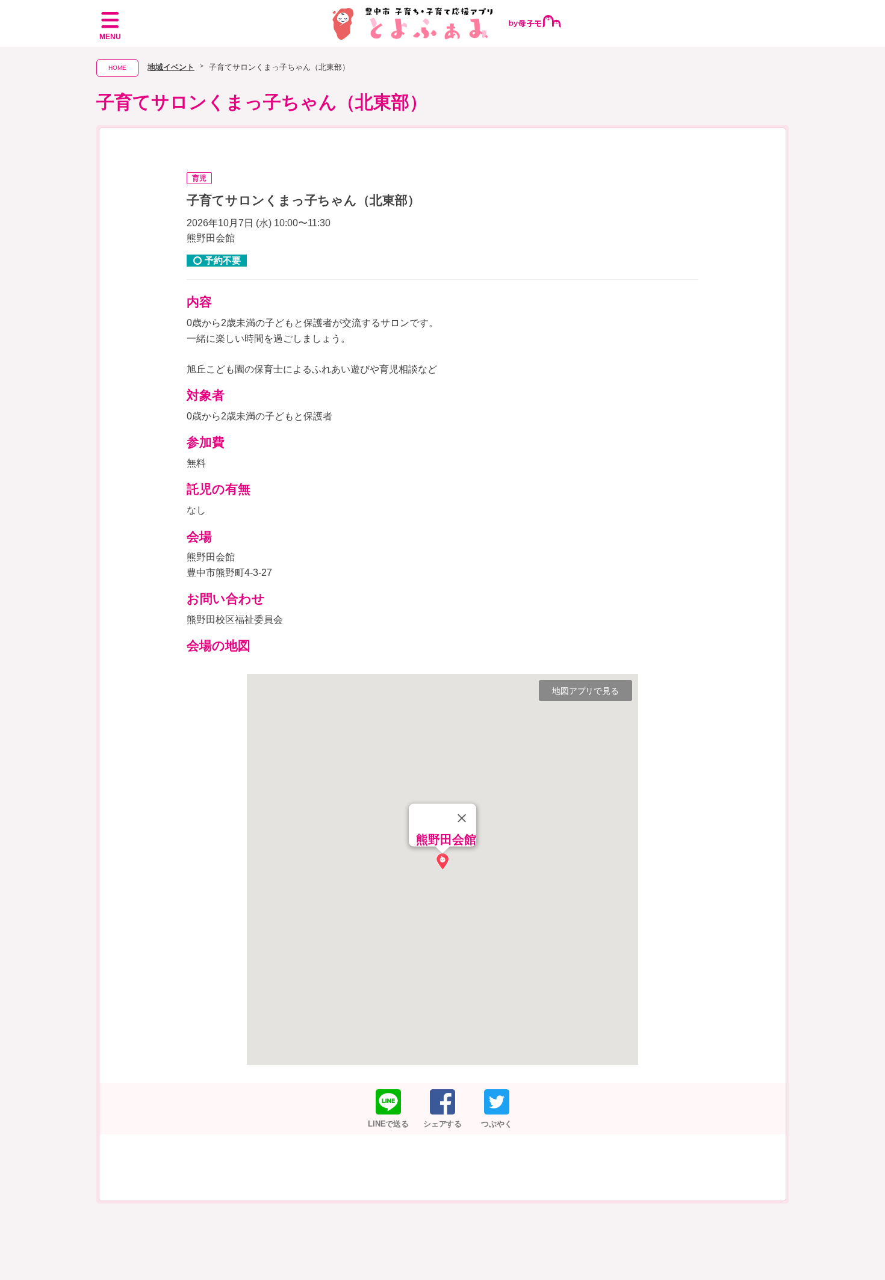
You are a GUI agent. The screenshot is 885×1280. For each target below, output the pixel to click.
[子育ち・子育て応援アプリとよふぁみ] (442, 23)
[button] (442, 861)
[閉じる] (461, 817)
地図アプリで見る (586, 691)
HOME (117, 67)
